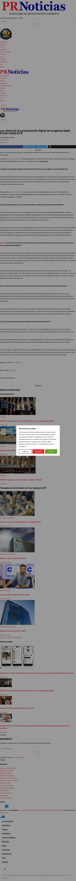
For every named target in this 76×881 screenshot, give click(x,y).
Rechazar (38, 451)
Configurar (25, 451)
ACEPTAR (51, 451)
